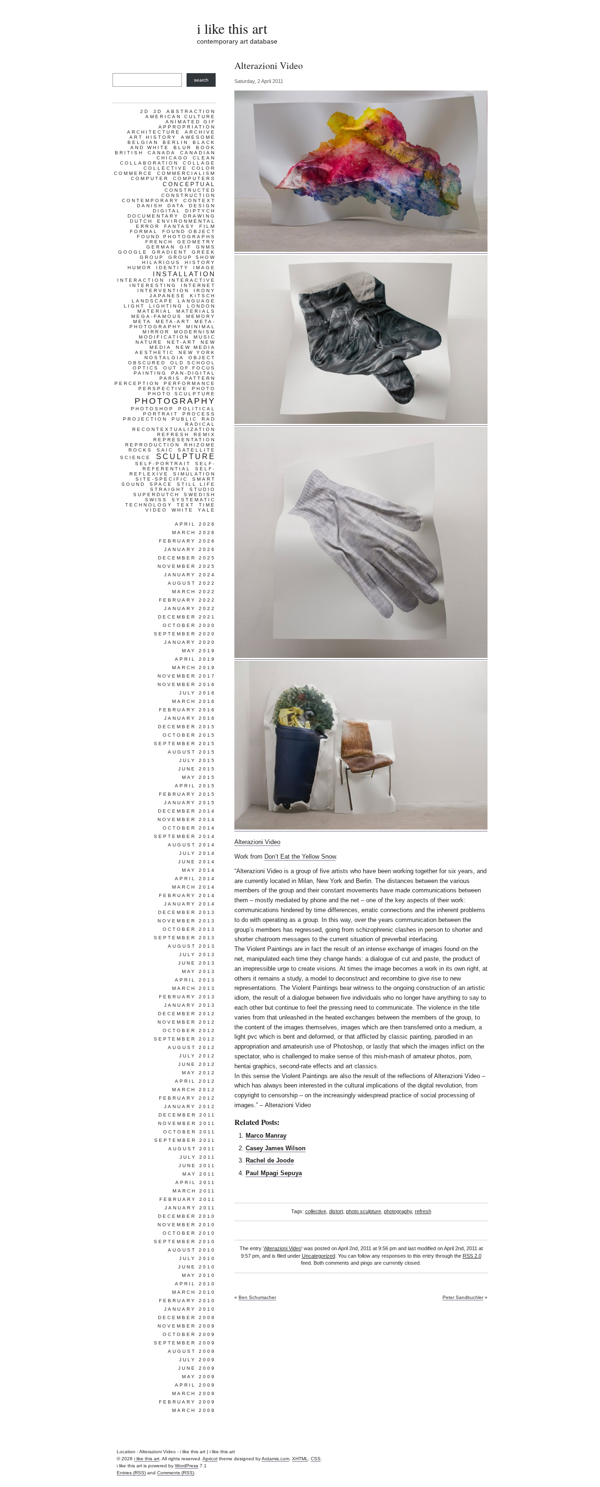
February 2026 (187, 540)
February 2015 (187, 794)
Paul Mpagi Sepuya (274, 1173)
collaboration (149, 163)
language (197, 300)
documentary (153, 216)
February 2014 (187, 895)
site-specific (161, 479)
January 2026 (190, 549)
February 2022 (187, 600)
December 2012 (187, 1013)
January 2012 (190, 1106)
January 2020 (190, 642)
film (207, 226)
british (129, 152)
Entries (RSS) (131, 1472)
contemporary (150, 200)
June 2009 (197, 1368)
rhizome (200, 444)
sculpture (186, 456)
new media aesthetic (175, 350)
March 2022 (194, 591)
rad (209, 419)
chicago (172, 157)
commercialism (186, 173)
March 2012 (194, 1089)
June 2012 (197, 1064)
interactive (192, 280)
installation (184, 274)
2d (144, 111)
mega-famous (156, 316)
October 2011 (189, 1131)
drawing (199, 216)
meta (142, 321)
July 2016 (197, 692)
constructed (190, 190)
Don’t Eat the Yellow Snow (300, 856)
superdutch (156, 494)
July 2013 (197, 954)
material (154, 311)
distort (336, 1211)
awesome (198, 137)
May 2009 (199, 1376)
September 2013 (185, 937)
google (133, 252)
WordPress (186, 1465)
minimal (201, 326)
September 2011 (185, 1140)
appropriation (187, 126)
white (183, 510)
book (206, 147)
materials (196, 311)
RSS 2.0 (472, 1256)
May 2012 (199, 1072)
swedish (200, 494)
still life (196, 484)
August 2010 (192, 1250)
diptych (200, 210)
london (201, 306)
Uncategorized (318, 1256)
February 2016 (187, 709)
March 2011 (194, 1190)
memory (201, 316)
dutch (141, 221)
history (200, 262)
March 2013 (194, 988)
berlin (175, 142)
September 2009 (185, 1342)
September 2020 (185, 633)
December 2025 (187, 557)
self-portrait (163, 463)
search (201, 80)
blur (182, 147)
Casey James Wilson (276, 1148)
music (205, 337)
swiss (156, 499)
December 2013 (187, 912)
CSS (316, 1458)
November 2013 (187, 920)
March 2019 (194, 667)
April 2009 (195, 1385)
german (160, 246)
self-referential (179, 466)
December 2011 (187, 1114)
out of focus (189, 367)
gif (186, 246)
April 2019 (195, 659)
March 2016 (194, 701)
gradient (170, 252)
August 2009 (192, 1351)
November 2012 (187, 1022)
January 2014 (190, 903)
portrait (160, 413)
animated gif (190, 121)
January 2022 (190, 608)
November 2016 (187, 684)
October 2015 (189, 735)
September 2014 (185, 836)
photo (204, 388)
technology (148, 504)
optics (146, 367)
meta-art (173, 321)
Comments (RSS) (175, 1472)
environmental (186, 221)
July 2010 (197, 1258)
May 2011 (199, 1174)
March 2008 (194, 1410)
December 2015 (187, 726)
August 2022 (192, 583)
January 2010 (190, 1309)
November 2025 (187, 566)
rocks (140, 450)
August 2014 (192, 844)
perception (136, 383)
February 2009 (187, 1401)
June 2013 (197, 963)
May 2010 (199, 1275)
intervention (163, 290)
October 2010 (189, 1233)
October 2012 (189, 1030)
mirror (156, 331)
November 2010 (187, 1224)
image (204, 267)
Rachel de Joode (270, 1160)
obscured (147, 362)
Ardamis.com (275, 1458)
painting (150, 373)
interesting (153, 285)
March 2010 (194, 1292)
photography (398, 1211)
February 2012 (187, 1098)
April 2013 (195, 979)
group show (192, 257)
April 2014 (195, 878)
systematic (194, 499)
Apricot (210, 1458)
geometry (196, 241)
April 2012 (195, 1081)
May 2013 (199, 971)
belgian (143, 142)
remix (205, 434)
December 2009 (187, 1317)
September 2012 (185, 1039)
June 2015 (197, 768)
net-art (181, 342)
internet (198, 285)
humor (140, 267)
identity (172, 267)
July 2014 (197, 853)
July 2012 (197, 1055)
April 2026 (195, 524)
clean (204, 157)
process (199, 413)
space (161, 484)
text (186, 504)
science (135, 457)
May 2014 (199, 870)
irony (205, 290)
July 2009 (197, 1359)
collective (315, 1211)
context (199, 200)
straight (167, 489)
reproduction (152, 444)
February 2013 (187, 996)
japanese (168, 295)
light (134, 306)
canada (162, 152)
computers (194, 178)
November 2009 (187, 1325)
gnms (206, 246)
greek (204, 252)
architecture (153, 132)
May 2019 (199, 650)
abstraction (191, 111)
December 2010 (187, 1216)
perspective (163, 388)
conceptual (189, 184)
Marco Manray (266, 1135)
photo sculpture (363, 1211)
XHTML (300, 1458)
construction (188, 195)
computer (150, 178)
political (197, 408)
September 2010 (185, 1241)
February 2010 (187, 1300)
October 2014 (189, 827)
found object (189, 231)
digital (167, 210)
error (148, 226)
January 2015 (190, 802)
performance (190, 383)
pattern (200, 378)
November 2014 (187, 819)
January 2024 (190, 574)
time (207, 504)
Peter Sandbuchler (462, 1297)
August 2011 (192, 1148)
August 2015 (192, 752)
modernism (195, 331)
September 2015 (185, 743)
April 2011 (195, 1182)
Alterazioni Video (257, 841)
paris (169, 378)
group (152, 257)
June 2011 (197, 1165)
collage (199, 163)
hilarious (161, 262)
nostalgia (164, 357)
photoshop (152, 408)
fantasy (179, 226)
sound (133, 484)
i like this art (232, 28)
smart (204, 479)
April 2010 (195, 1283)
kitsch (203, 295)
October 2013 (189, 929)
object (202, 357)
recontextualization (174, 429)
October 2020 (189, 625)
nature (149, 342)
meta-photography (172, 324)
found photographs (176, 236)
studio (202, 489)
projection (145, 419)
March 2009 (194, 1393)
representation (184, 439)
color (204, 168)
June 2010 (197, 1266)
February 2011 (187, 1199)
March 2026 (194, 532)
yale (207, 510)
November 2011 (187, 1123)
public (184, 419)
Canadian (198, 152)
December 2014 (187, 811)
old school (193, 362)
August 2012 (192, 1047)
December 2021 (187, 616)
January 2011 (190, 1207)
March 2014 (194, 887)
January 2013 (190, 1005)
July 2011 (198, 1157)
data (176, 205)
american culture (180, 116)
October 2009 (189, 1334)
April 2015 (195, 785)
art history (153, 137)
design (202, 205)
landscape (152, 300)
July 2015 (197, 760)
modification (164, 337)
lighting (166, 306)
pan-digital (193, 373)
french (159, 241)
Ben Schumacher (257, 1297)
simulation (194, 473)
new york (197, 352)
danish (150, 205)
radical (200, 424)
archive (200, 132)
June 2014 (197, 861)
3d (157, 111)
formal (144, 231)
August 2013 (192, 946)
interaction (141, 280)
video (156, 510)
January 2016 (190, 718)
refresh (423, 1211)
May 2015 (199, 777)
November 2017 (187, 676)
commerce (133, 173)
